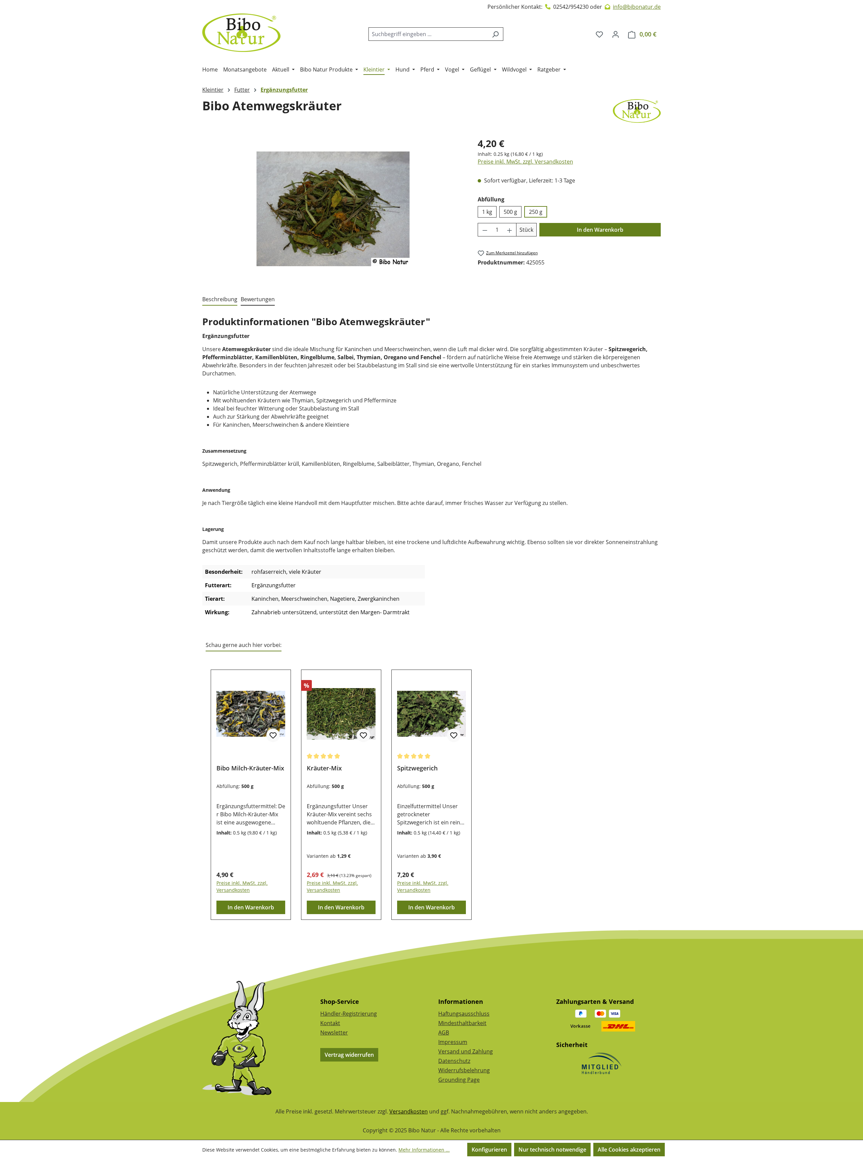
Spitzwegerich (417, 768)
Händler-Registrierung (348, 1013)
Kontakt (330, 1023)
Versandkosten (408, 1111)
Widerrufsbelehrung (464, 1070)
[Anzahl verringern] (485, 229)
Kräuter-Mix (324, 768)
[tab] (219, 299)
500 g (510, 212)
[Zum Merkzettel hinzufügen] (273, 735)
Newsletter (334, 1032)
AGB (443, 1032)
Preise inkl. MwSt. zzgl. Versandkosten (525, 161)
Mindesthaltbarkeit (462, 1023)
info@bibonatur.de (637, 6)
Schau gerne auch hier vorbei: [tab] (243, 645)
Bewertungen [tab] (258, 299)
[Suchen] (495, 34)
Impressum (452, 1042)
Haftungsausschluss (463, 1013)
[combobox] (428, 34)
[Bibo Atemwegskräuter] (333, 208)
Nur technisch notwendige (552, 1149)
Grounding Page (459, 1079)
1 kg (487, 212)
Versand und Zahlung (465, 1051)
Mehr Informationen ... (424, 1150)
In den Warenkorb (600, 229)
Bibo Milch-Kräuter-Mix (250, 768)
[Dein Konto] (615, 34)
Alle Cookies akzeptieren (629, 1149)
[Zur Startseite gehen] (241, 32)
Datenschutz (454, 1061)
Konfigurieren (489, 1149)
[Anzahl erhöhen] (510, 229)
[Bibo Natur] (637, 111)
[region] (333, 208)
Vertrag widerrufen (349, 1054)
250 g (535, 212)
